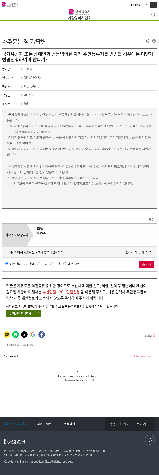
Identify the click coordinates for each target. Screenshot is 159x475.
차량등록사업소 (79, 17)
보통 (44, 264)
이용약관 (69, 423)
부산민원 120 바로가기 (21, 313)
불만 (57, 264)
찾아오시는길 (45, 423)
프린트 (154, 41)
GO (153, 5)
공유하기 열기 (148, 41)
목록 (151, 219)
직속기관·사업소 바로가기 (127, 423)
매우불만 (73, 264)
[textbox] (79, 149)
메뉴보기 (5, 15)
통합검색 (154, 15)
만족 (31, 264)
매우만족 (15, 264)
